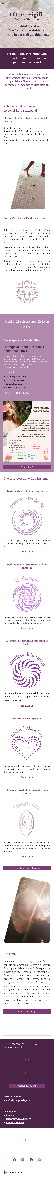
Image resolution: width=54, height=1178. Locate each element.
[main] (27, 24)
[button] (3, 3)
